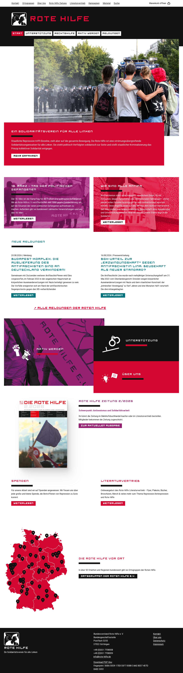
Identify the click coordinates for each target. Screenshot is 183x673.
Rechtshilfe (64, 33)
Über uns (157, 637)
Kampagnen (94, 3)
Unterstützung (38, 33)
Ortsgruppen (28, 3)
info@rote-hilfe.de (102, 656)
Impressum (158, 644)
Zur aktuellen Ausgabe (100, 426)
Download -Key (103, 662)
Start (17, 33)
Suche (117, 3)
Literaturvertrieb (77, 3)
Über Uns (41, 3)
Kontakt (15, 3)
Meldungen (111, 33)
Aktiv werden (88, 33)
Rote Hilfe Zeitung (58, 3)
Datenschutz (159, 640)
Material (107, 3)
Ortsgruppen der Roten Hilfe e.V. (108, 576)
